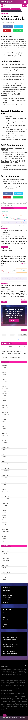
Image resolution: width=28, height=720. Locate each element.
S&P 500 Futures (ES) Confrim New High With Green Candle (14, 286)
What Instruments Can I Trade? (9, 646)
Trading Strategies (7, 597)
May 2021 (4, 512)
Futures (14, 203)
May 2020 (4, 540)
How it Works (6, 615)
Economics (4, 553)
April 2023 (4, 459)
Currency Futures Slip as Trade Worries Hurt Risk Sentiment (24, 302)
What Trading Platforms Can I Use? (10, 644)
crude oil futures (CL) (9, 202)
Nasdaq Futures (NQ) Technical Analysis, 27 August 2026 (14, 346)
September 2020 (5, 531)
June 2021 (4, 510)
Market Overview (5, 565)
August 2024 (4, 421)
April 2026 (4, 374)
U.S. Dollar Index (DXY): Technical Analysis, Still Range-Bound (14, 231)
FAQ (4, 617)
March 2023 (4, 461)
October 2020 (5, 529)
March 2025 (4, 405)
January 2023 (4, 466)
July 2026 (4, 367)
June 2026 (4, 370)
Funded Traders (5, 558)
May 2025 (4, 400)
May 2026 (4, 372)
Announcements (5, 551)
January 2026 (4, 381)
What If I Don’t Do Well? (8, 649)
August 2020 (4, 533)
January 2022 (4, 494)
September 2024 (5, 419)
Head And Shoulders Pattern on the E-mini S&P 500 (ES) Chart (13, 249)
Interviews (4, 563)
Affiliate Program (6, 622)
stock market (12, 205)
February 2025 (5, 407)
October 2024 (5, 416)
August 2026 (4, 365)
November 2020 (5, 526)
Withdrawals (4, 579)
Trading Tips (4, 574)
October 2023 (5, 445)
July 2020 (4, 536)
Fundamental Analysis (6, 556)
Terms (20, 665)
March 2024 (4, 433)
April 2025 (4, 402)
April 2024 (4, 431)
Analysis (3, 549)
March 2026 (4, 377)
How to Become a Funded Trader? (10, 637)
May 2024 (4, 428)
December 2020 (5, 524)
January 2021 (4, 522)
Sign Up (5, 626)
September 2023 (5, 447)
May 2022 (4, 484)
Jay (13, 22)
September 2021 (5, 503)
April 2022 (4, 487)
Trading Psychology (6, 572)
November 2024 (5, 414)
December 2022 (5, 468)
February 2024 (5, 435)
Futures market (19, 203)
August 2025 (4, 393)
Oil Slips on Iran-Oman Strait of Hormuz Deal (11, 349)
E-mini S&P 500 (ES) (17, 202)
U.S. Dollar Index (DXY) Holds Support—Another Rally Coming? (4, 301)
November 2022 (5, 470)
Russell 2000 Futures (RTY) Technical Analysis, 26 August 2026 (14, 354)
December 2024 (5, 412)
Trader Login (6, 624)
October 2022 (5, 473)
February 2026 (5, 379)
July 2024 (4, 423)
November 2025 (5, 386)
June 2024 (4, 426)
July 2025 (4, 395)
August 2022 (4, 477)
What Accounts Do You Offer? (9, 639)
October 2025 (5, 388)
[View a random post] (26, 5)
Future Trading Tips (9, 203)
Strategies (4, 567)
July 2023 (4, 452)
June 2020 (4, 538)
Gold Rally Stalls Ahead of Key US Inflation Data (12, 351)
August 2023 (4, 449)
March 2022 (4, 489)
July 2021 (4, 508)
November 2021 (5, 498)
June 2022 (4, 482)
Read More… (24, 245)
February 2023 (5, 463)
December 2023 (5, 440)
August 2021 (4, 505)
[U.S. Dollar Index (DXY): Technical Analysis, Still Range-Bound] (14, 219)
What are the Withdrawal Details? (10, 651)
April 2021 (4, 515)
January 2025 (4, 409)
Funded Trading (5, 560)
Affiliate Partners (4, 666)
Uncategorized (5, 577)
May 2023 (4, 456)
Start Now (14, 320)
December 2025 (5, 384)
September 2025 (5, 391)
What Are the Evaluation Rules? (9, 642)
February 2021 (5, 519)
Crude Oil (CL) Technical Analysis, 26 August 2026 (12, 357)
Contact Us (5, 619)
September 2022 (5, 475)
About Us (5, 612)
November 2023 (5, 442)
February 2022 (5, 491)
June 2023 (4, 454)
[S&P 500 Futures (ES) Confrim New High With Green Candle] (14, 273)
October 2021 (5, 501)
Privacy (24, 665)
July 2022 (4, 480)
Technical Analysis (4, 13)
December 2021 (5, 496)
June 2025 (4, 398)
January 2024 (4, 438)
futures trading (6, 205)
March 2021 (4, 517)
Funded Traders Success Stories (10, 653)
